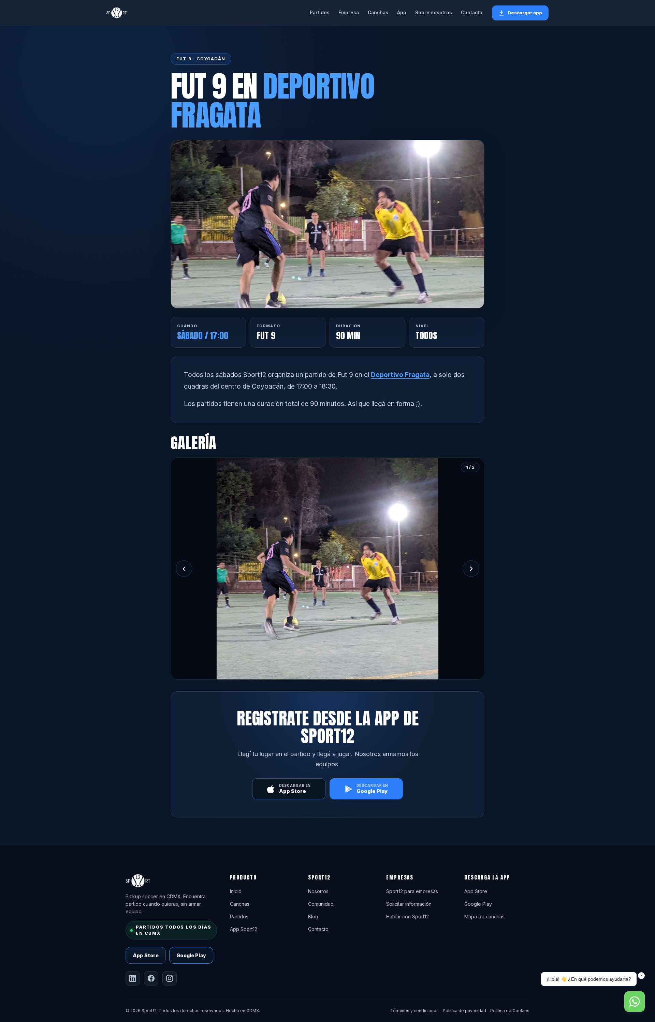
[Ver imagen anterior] (184, 568)
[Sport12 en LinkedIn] (133, 978)
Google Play (191, 955)
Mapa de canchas (484, 916)
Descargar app (525, 12)
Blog (313, 916)
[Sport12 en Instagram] (169, 978)
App (401, 12)
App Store (146, 955)
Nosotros (318, 891)
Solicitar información (409, 904)
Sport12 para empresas (412, 891)
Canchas (378, 12)
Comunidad (321, 904)
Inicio (236, 891)
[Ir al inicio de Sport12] (116, 12)
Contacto (471, 12)
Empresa (348, 12)
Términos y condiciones (414, 1010)
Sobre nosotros (433, 12)
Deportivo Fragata (400, 375)
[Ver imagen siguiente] (471, 568)
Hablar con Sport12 (407, 916)
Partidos (320, 12)
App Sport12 (243, 929)
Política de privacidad (464, 1010)
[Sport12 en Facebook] (151, 978)
